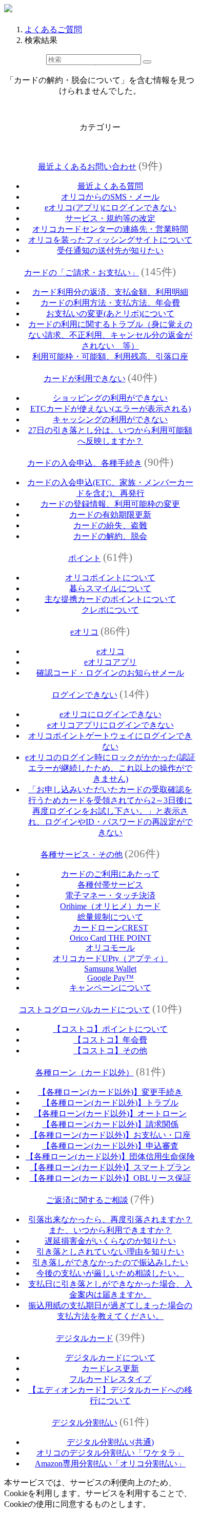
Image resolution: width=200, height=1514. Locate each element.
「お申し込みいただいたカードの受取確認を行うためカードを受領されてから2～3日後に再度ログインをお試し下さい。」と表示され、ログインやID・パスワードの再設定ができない (110, 811)
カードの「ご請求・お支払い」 (81, 272)
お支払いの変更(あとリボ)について (110, 313)
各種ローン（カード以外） (84, 1072)
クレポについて (110, 609)
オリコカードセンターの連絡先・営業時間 (110, 229)
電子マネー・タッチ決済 (110, 895)
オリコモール (110, 947)
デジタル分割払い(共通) (110, 1442)
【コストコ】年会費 (110, 1039)
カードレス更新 (110, 1368)
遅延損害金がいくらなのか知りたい (110, 1241)
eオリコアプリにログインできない (110, 725)
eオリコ (84, 632)
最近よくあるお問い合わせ (87, 166)
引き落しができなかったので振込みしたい (110, 1262)
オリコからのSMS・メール (110, 196)
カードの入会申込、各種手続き (84, 463)
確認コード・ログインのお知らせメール (110, 672)
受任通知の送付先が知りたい (110, 250)
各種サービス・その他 (82, 854)
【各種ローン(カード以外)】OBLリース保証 (110, 1178)
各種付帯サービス (110, 884)
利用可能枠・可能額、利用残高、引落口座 (110, 356)
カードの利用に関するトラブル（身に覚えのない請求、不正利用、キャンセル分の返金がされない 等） (110, 335)
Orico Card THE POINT (110, 938)
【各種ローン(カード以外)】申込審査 (110, 1145)
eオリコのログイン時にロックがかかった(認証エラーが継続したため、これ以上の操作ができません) (110, 768)
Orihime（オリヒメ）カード (110, 906)
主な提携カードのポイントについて (110, 599)
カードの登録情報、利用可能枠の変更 (110, 504)
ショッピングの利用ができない (110, 398)
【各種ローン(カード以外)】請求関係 (110, 1124)
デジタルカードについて (110, 1357)
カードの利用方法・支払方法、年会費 (110, 302)
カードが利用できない (85, 378)
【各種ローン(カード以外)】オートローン (110, 1113)
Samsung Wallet (110, 968)
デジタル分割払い (84, 1422)
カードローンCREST (110, 927)
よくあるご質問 (53, 29)
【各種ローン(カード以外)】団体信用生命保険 (110, 1156)
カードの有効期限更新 (110, 514)
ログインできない (84, 694)
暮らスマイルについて (110, 588)
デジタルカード (84, 1338)
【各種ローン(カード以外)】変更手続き (110, 1092)
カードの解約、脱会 (110, 536)
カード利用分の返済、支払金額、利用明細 (110, 292)
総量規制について (110, 917)
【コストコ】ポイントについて (110, 1029)
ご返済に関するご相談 (87, 1200)
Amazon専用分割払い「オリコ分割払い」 (110, 1463)
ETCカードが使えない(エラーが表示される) (110, 408)
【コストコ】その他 (110, 1050)
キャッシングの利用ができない (110, 419)
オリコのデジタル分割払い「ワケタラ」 (110, 1452)
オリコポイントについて (110, 577)
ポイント (84, 558)
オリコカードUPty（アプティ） (110, 958)
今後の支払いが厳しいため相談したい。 (110, 1273)
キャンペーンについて (110, 987)
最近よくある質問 (110, 186)
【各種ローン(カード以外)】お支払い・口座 (110, 1135)
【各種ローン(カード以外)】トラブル (110, 1102)
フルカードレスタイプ (110, 1379)
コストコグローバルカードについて (84, 1009)
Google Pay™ (110, 978)
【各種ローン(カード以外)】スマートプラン (110, 1167)
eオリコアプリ (110, 662)
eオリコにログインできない (110, 714)
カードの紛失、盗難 (110, 525)
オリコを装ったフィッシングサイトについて (110, 239)
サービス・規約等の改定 (110, 218)
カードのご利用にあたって (110, 874)
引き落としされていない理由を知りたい (110, 1251)
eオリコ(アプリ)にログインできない (110, 207)
